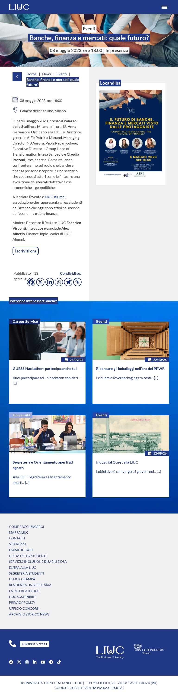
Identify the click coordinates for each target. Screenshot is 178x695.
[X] (40, 282)
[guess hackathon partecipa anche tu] (47, 341)
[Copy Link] (77, 282)
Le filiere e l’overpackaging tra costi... (125, 377)
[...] (15, 383)
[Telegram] (68, 282)
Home (31, 74)
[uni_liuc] (27, 662)
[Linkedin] (49, 282)
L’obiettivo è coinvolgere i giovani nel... (126, 471)
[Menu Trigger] (164, 6)
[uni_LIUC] (51, 662)
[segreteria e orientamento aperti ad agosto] (47, 434)
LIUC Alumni (54, 196)
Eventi (101, 321)
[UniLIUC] (11, 662)
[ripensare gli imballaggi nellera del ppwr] (130, 341)
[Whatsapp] (59, 282)
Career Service (25, 321)
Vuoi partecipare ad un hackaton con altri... (46, 377)
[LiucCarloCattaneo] (43, 662)
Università (21, 415)
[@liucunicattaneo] (59, 662)
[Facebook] (31, 282)
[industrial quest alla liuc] (130, 434)
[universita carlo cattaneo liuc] (34, 662)
